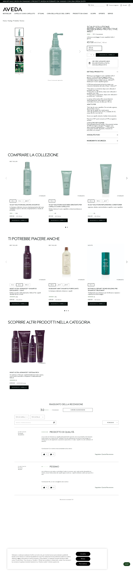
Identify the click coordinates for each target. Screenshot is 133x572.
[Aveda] (12, 9)
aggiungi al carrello (107, 55)
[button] (126, 564)
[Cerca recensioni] (54, 423)
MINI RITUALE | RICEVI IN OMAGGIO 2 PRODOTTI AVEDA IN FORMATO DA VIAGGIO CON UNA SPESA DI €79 (44, 1)
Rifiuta (83, 559)
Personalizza (83, 564)
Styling (10, 21)
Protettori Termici (18, 21)
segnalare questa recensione (104, 454)
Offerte (102, 13)
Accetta (83, 554)
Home (5, 21)
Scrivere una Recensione (77, 410)
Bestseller (7, 13)
